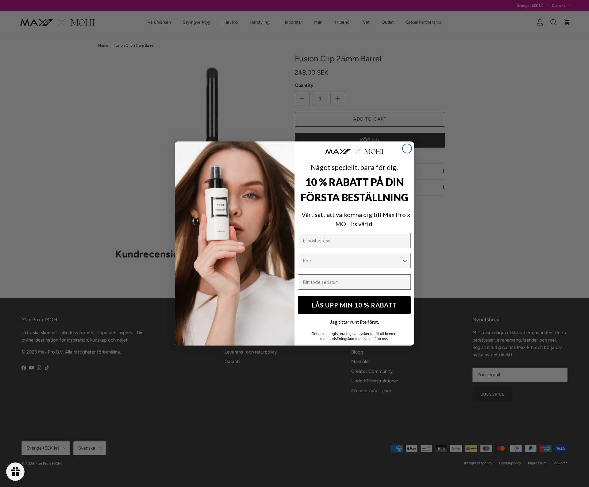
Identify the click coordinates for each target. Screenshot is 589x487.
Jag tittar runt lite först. (354, 322)
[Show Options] (405, 260)
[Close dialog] (407, 148)
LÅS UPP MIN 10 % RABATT (354, 305)
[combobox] (352, 260)
